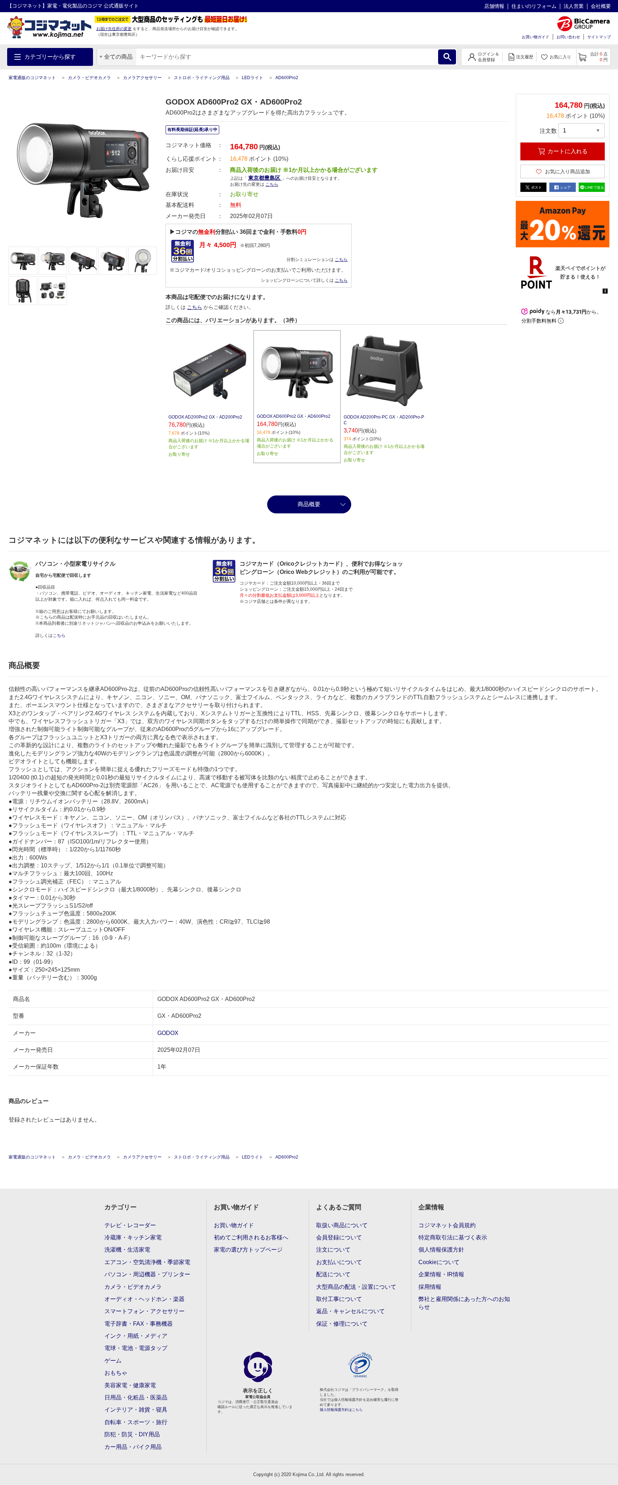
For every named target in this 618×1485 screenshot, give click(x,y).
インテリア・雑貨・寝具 (135, 1410)
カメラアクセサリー (142, 77)
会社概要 (601, 6)
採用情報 (429, 1287)
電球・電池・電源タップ (135, 1348)
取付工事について (339, 1299)
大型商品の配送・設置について (356, 1287)
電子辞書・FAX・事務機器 (138, 1324)
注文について (333, 1250)
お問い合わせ (568, 37)
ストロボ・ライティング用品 (202, 77)
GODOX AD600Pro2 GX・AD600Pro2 (293, 416)
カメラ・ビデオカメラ (89, 77)
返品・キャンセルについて (350, 1311)
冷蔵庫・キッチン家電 (133, 1237)
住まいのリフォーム (533, 6)
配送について (333, 1274)
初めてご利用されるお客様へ (251, 1237)
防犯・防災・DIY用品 (132, 1434)
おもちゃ (115, 1373)
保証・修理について (342, 1324)
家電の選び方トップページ (248, 1250)
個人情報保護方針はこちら (341, 1410)
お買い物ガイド (535, 37)
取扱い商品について (342, 1225)
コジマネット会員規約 (447, 1225)
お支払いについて (339, 1262)
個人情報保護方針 (441, 1250)
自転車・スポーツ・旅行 (135, 1422)
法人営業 (574, 6)
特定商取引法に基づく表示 (452, 1237)
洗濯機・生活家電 (127, 1250)
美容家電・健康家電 (130, 1385)
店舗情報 (494, 6)
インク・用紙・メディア (135, 1336)
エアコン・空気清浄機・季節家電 (147, 1262)
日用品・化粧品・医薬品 (135, 1397)
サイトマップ (599, 37)
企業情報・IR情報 (441, 1274)
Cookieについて (439, 1262)
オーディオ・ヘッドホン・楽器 (144, 1299)
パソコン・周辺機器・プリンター (147, 1274)
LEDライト (252, 77)
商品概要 (309, 504)
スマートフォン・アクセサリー (144, 1311)
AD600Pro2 (286, 77)
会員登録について (339, 1237)
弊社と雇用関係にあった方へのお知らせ (464, 1303)
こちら (341, 259)
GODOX (167, 1033)
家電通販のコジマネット (32, 77)
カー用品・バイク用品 (133, 1447)
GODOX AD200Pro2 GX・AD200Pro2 (205, 417)
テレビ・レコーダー (130, 1225)
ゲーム (113, 1361)
